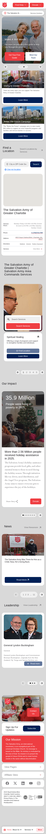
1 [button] (23, 372)
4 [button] (33, 372)
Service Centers (36, 13)
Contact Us (33, 712)
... (31, 594)
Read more (33, 663)
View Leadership (32, 605)
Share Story (12, 501)
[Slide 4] (25, 67)
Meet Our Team (33, 56)
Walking (22, 244)
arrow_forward (41, 594)
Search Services (23, 326)
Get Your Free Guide (14, 56)
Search (36, 164)
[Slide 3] (24, 67)
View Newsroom (33, 527)
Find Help (19, 5)
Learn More (23, 100)
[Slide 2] (22, 67)
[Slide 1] (20, 67)
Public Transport (37, 244)
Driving (28, 244)
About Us (17, 829)
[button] (18, 372)
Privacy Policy (8, 798)
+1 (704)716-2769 (37, 233)
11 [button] (34, 594)
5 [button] (36, 372)
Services (29, 829)
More (40, 830)
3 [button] (30, 372)
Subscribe (31, 728)
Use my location (12, 169)
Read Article (23, 580)
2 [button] (26, 372)
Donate (35, 5)
